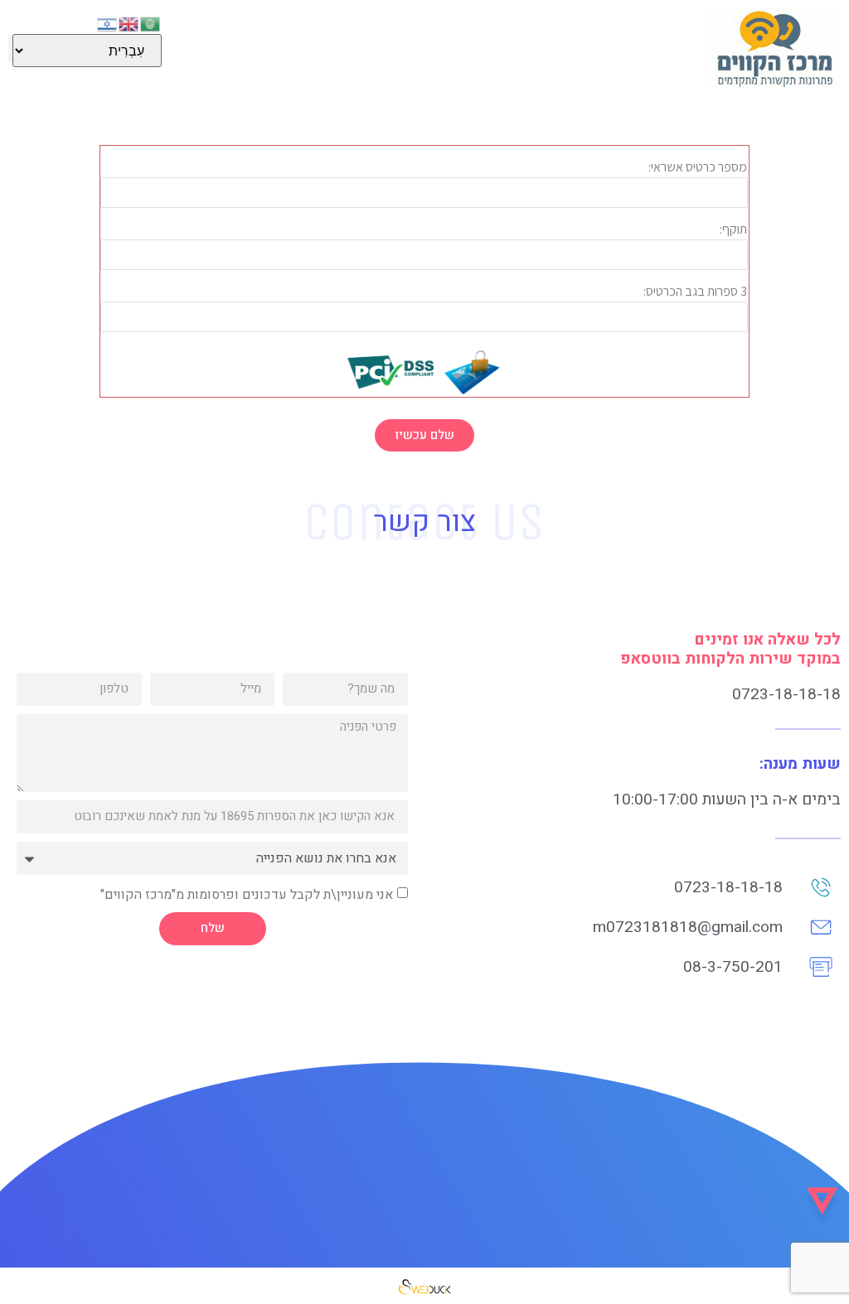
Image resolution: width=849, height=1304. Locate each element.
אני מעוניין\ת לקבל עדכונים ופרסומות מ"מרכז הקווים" (246, 894)
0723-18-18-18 (786, 694)
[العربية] (151, 22)
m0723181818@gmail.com (688, 927)
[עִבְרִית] (108, 22)
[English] (129, 22)
